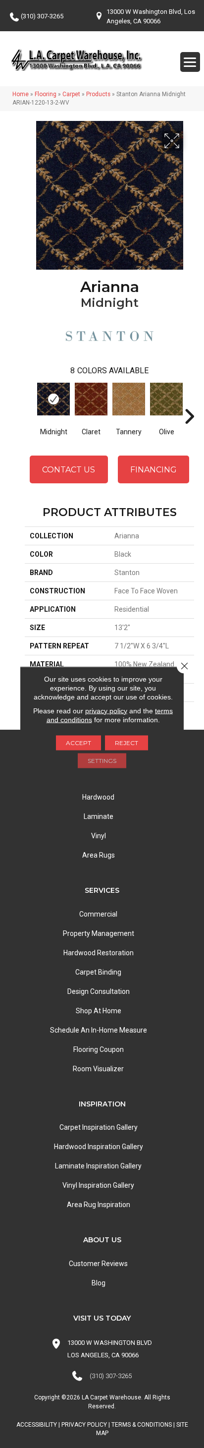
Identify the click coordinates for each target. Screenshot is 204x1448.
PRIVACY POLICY (84, 1424)
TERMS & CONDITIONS (141, 1424)
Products (98, 94)
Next (189, 401)
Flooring (45, 94)
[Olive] (166, 399)
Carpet (71, 94)
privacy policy (106, 710)
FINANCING (153, 469)
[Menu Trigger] (190, 62)
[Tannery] (129, 399)
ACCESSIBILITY (36, 1424)
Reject (126, 742)
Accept (78, 742)
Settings (102, 760)
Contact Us (68, 469)
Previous (29, 401)
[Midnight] (53, 399)
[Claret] (91, 399)
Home (20, 94)
